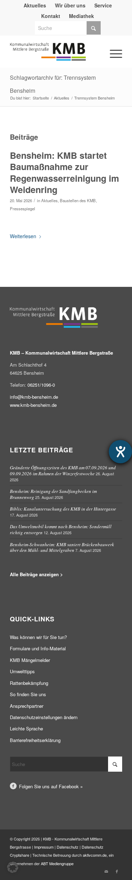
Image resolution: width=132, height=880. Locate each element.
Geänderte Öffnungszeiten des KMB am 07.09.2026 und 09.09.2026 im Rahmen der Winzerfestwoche (63, 470)
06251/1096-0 (41, 384)
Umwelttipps (22, 671)
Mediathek (81, 15)
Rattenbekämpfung (29, 683)
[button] (12, 867)
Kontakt (50, 15)
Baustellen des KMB (78, 200)
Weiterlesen (23, 236)
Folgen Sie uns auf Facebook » (51, 786)
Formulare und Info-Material (38, 648)
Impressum (44, 847)
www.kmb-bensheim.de (33, 405)
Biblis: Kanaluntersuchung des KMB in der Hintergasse (63, 509)
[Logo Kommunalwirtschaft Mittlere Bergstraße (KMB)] (55, 55)
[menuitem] (35, 5)
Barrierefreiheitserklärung (35, 740)
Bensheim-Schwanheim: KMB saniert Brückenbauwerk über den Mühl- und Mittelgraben (62, 547)
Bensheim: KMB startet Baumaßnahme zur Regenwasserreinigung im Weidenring (64, 172)
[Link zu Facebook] (117, 871)
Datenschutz (67, 847)
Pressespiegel (22, 208)
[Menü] (106, 43)
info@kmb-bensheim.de (34, 396)
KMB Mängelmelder (30, 660)
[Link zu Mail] (106, 871)
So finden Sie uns (28, 694)
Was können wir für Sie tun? (38, 637)
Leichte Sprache (26, 728)
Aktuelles (49, 200)
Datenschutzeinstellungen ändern (43, 717)
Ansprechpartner (26, 706)
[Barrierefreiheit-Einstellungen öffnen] (120, 451)
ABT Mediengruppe (57, 863)
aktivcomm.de (95, 855)
